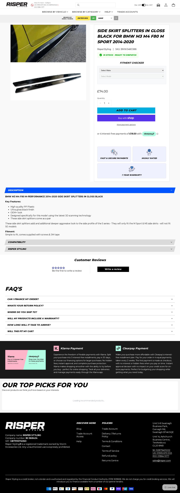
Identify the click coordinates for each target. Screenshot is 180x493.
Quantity (101, 98)
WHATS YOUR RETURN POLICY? (25, 305)
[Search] (116, 18)
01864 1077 (39, 7)
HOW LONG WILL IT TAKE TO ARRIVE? (28, 325)
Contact (106, 446)
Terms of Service (110, 451)
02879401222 (52, 5)
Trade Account (110, 429)
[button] (95, 5)
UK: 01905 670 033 (162, 453)
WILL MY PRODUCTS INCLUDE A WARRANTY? (33, 318)
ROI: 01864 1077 (161, 456)
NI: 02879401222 (161, 450)
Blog (78, 429)
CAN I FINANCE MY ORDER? (23, 299)
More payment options (126, 124)
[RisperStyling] (16, 5)
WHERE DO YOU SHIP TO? (22, 312)
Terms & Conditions (112, 441)
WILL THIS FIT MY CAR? (20, 331)
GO (93, 18)
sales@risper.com (162, 460)
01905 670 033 (40, 5)
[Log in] (166, 5)
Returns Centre (110, 460)
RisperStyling (104, 49)
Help (79, 441)
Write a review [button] (113, 269)
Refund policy (109, 456)
